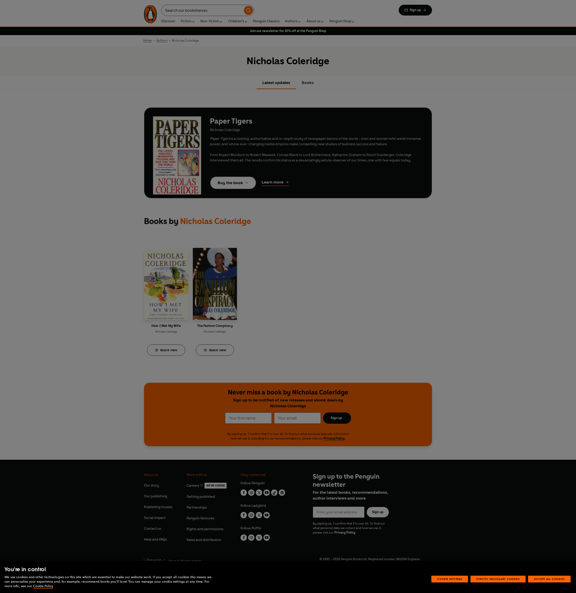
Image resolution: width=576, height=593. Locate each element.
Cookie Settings (449, 579)
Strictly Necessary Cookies (498, 579)
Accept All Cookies (549, 579)
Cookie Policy (43, 586)
